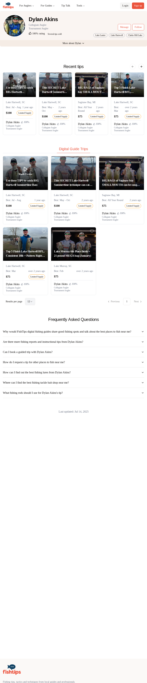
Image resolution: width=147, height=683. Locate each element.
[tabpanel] (73, 230)
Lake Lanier (100, 35)
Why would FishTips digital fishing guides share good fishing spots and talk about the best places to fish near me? (67, 331)
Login (125, 5)
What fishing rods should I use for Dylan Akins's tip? (33, 392)
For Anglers (25, 5)
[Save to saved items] (31, 76)
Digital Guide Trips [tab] (73, 149)
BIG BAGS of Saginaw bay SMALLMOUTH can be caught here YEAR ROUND (91, 90)
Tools (79, 5)
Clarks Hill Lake (135, 35)
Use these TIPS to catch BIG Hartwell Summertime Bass (19, 90)
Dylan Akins (13, 122)
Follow (138, 27)
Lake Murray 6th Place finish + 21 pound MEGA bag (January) (72, 253)
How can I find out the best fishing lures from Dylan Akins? (37, 372)
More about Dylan (72, 43)
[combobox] (30, 301)
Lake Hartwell (117, 35)
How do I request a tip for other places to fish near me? (34, 362)
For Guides (46, 5)
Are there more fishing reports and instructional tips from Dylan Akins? (43, 341)
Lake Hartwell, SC (15, 102)
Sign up (138, 5)
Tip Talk (65, 5)
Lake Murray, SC (63, 266)
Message (124, 27)
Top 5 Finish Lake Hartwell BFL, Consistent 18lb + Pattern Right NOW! (126, 90)
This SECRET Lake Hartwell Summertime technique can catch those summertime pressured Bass (54, 90)
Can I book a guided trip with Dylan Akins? (28, 351)
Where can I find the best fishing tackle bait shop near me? (36, 382)
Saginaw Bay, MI (87, 102)
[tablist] (73, 149)
